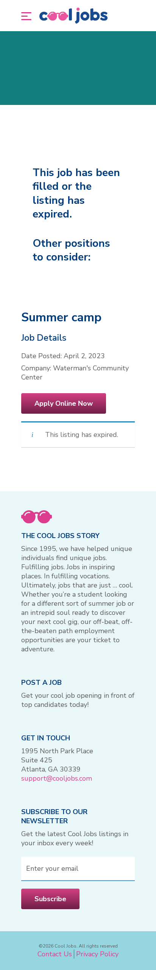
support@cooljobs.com (56, 778)
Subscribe (50, 898)
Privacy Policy (97, 954)
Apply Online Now (63, 403)
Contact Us (54, 954)
